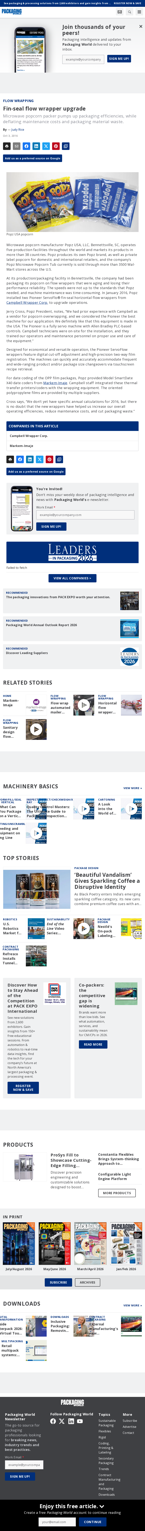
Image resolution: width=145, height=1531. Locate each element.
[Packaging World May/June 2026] (55, 1243)
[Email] (16, 146)
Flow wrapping (18, 100)
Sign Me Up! (119, 59)
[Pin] (56, 146)
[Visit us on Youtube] (80, 1421)
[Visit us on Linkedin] (71, 1421)
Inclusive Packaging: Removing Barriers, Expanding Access (60, 1326)
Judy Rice (17, 129)
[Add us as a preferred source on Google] (65, 146)
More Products (117, 1193)
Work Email (45, 507)
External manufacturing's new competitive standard (103, 1329)
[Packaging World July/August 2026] (19, 1243)
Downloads (60, 1317)
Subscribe (58, 1282)
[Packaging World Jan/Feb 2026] (126, 1243)
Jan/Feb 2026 (126, 1269)
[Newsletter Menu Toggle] (119, 11)
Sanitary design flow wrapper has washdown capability (12, 732)
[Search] (129, 11)
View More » (132, 788)
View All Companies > (72, 578)
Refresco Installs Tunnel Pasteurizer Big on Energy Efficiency (13, 958)
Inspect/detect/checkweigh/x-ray (50, 801)
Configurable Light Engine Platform (114, 1176)
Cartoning (106, 799)
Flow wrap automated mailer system (60, 708)
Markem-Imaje (55, 383)
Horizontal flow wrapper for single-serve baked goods (107, 708)
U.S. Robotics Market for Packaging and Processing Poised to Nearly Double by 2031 (12, 928)
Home (7, 696)
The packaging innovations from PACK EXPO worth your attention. (58, 597)
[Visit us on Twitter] (62, 1421)
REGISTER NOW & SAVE (23, 1088)
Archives (87, 1282)
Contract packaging (11, 948)
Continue (92, 1522)
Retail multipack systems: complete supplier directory (10, 1350)
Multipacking (12, 1341)
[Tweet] (46, 146)
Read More (93, 1044)
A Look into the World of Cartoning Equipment (107, 809)
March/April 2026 (90, 1269)
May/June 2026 (54, 1269)
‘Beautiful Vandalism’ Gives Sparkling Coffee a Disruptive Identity (107, 881)
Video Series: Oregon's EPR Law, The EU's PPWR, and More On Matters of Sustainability (59, 928)
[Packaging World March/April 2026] (90, 1243)
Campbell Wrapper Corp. (27, 302)
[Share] (26, 146)
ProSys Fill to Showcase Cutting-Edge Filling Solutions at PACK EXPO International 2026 (72, 1160)
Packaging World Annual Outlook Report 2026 (41, 625)
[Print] (7, 146)
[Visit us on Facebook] (53, 1421)
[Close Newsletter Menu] (140, 26)
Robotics (10, 919)
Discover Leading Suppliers (27, 653)
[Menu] (139, 11)
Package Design (86, 868)
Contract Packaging (97, 1318)
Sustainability (58, 919)
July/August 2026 (19, 1269)
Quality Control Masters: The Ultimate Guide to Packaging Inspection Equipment (48, 811)
